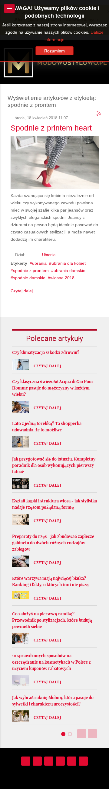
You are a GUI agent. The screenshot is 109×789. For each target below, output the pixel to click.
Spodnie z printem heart (51, 128)
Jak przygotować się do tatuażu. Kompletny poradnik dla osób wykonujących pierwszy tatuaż (53, 465)
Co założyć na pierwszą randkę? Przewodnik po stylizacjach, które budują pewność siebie (52, 620)
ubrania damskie (69, 270)
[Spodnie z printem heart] (55, 161)
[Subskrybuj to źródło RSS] (99, 113)
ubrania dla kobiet (68, 263)
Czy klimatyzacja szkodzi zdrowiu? (45, 352)
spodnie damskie (29, 277)
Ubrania (48, 255)
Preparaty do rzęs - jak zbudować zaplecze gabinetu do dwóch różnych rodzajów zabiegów (53, 543)
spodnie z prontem (31, 270)
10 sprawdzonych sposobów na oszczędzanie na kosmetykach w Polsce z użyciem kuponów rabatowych (51, 662)
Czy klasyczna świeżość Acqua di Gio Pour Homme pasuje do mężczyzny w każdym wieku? (53, 388)
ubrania (39, 263)
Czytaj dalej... (23, 290)
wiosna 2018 (62, 277)
